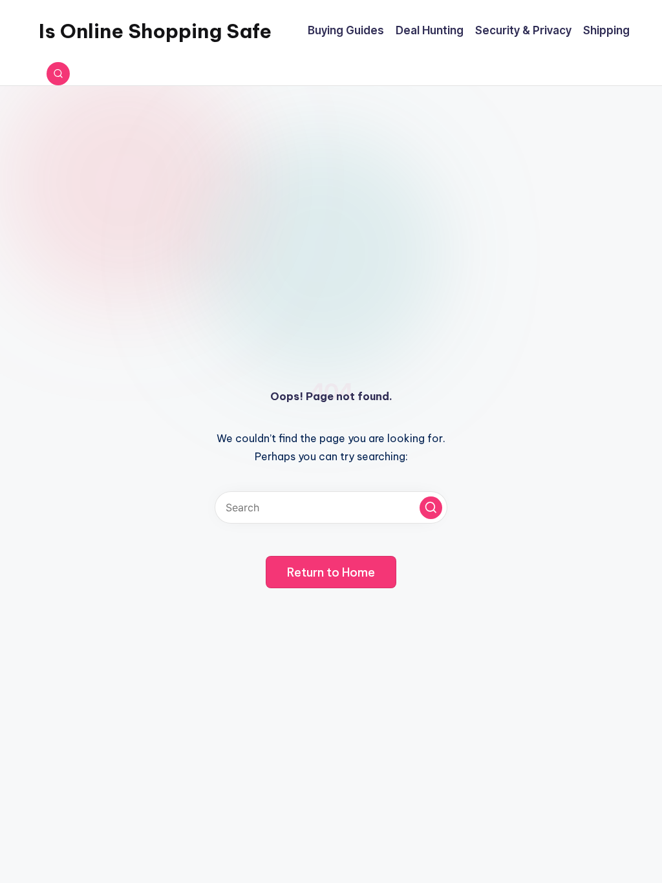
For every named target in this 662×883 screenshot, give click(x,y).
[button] (431, 507)
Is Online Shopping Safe (155, 31)
